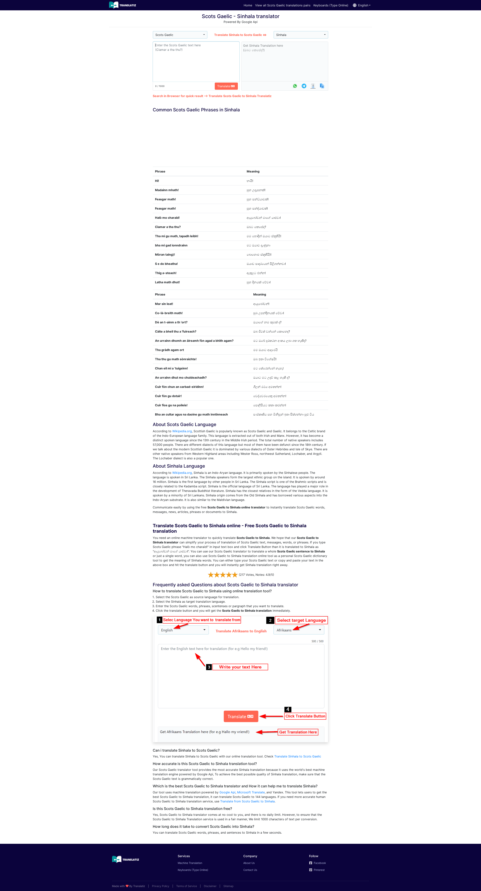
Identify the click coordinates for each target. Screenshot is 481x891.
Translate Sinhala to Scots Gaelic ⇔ (240, 35)
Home (248, 5)
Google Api (227, 792)
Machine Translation (195, 862)
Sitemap (228, 886)
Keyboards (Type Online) (330, 5)
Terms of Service (186, 886)
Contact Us (250, 869)
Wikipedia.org (182, 431)
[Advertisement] (131, 86)
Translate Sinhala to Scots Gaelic (297, 756)
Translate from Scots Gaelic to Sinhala (247, 801)
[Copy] (322, 86)
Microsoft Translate (251, 792)
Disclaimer (210, 886)
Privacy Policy (160, 886)
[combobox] (180, 35)
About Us (249, 862)
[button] (361, 5)
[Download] (313, 86)
